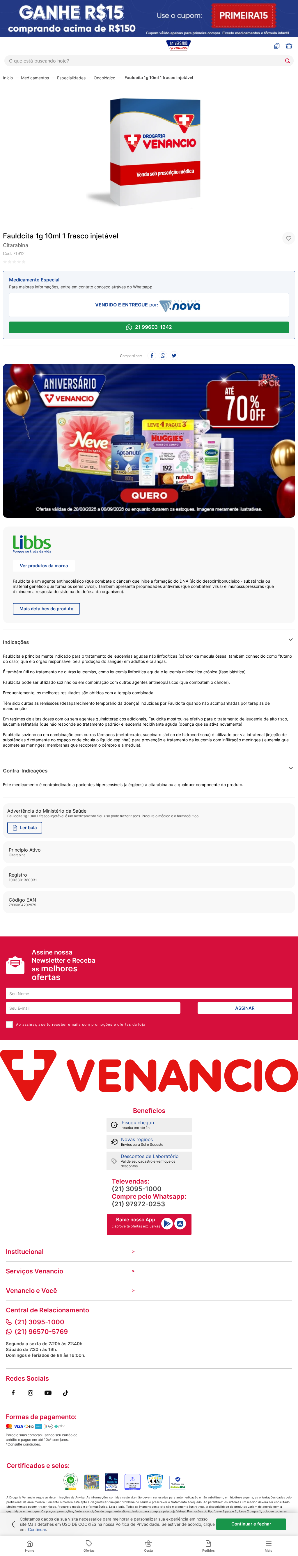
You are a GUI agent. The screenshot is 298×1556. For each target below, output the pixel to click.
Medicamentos (35, 77)
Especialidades (71, 77)
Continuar (37, 1529)
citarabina (15, 245)
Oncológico (104, 77)
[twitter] (174, 356)
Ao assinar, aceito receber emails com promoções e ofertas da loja (81, 1024)
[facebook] (152, 356)
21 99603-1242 (153, 327)
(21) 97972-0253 (138, 1204)
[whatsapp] (163, 356)
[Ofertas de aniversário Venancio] (149, 439)
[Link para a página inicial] (8, 77)
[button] (226, 642)
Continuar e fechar (251, 1524)
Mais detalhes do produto (46, 608)
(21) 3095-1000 (137, 1189)
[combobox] (149, 60)
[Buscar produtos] (288, 61)
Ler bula (28, 827)
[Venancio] (149, 1075)
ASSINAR (245, 1008)
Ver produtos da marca (44, 565)
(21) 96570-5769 (41, 1331)
